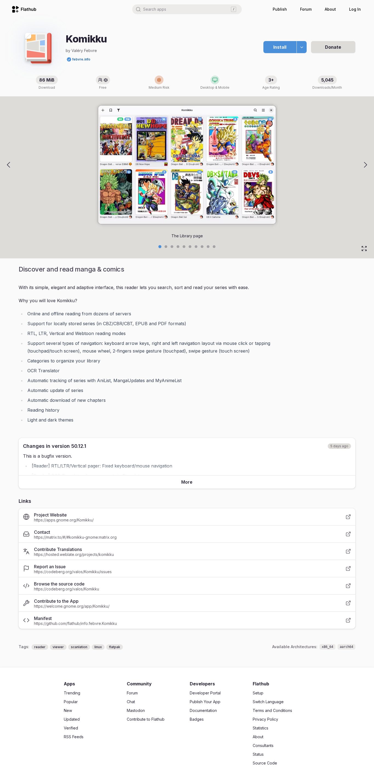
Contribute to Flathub (146, 719)
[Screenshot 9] (214, 246)
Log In (355, 9)
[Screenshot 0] (160, 246)
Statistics (260, 728)
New (68, 710)
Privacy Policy (265, 719)
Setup (258, 693)
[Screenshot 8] (208, 246)
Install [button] (279, 47)
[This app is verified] (69, 59)
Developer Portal (205, 693)
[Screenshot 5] (190, 246)
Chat (131, 701)
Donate (333, 47)
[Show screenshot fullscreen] (364, 248)
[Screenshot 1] (166, 246)
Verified (71, 728)
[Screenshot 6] (196, 246)
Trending (72, 693)
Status (258, 754)
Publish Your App (205, 701)
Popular (71, 701)
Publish (280, 9)
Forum (306, 9)
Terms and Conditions (272, 710)
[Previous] (8, 164)
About (330, 9)
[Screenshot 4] (184, 246)
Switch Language (268, 701)
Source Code (265, 763)
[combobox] (187, 9)
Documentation (203, 710)
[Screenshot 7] (202, 246)
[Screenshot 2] (172, 246)
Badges (197, 719)
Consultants (263, 745)
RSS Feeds (74, 736)
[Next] (365, 164)
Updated (72, 719)
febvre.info (81, 59)
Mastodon (136, 710)
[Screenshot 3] (178, 246)
